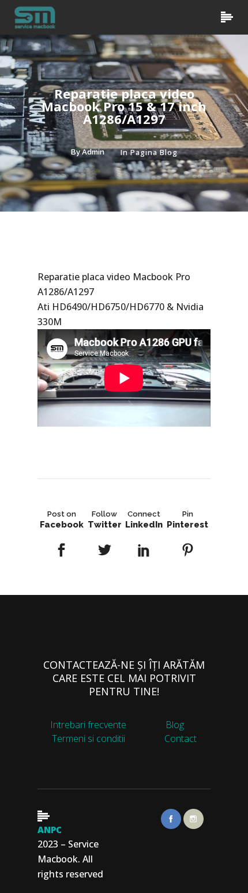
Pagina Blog (154, 152)
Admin (93, 152)
